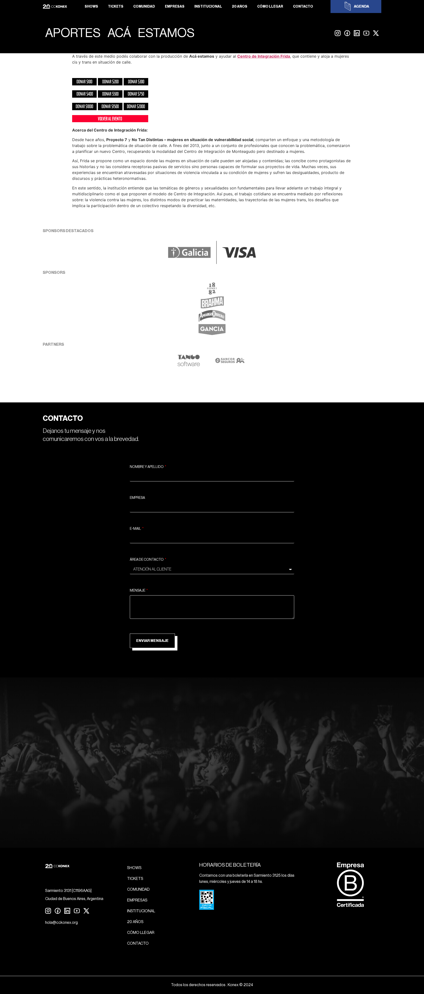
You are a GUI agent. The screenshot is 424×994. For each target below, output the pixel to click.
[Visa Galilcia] (212, 262)
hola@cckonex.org (61, 923)
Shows (91, 6)
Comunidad (144, 6)
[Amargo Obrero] (212, 320)
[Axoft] (188, 365)
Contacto (303, 6)
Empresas (175, 6)
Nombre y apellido (147, 467)
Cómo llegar (270, 6)
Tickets (115, 6)
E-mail (136, 528)
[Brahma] (212, 307)
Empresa (137, 498)
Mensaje (138, 590)
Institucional (208, 6)
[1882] (212, 293)
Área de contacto (147, 559)
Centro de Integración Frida (263, 56)
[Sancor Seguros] (230, 365)
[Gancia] (211, 334)
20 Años (239, 6)
